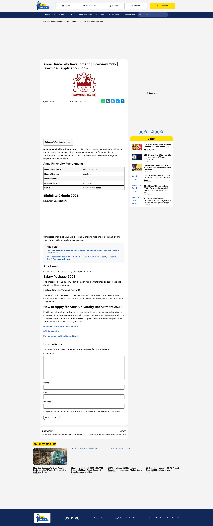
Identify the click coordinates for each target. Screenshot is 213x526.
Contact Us (130, 518)
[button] (103, 101)
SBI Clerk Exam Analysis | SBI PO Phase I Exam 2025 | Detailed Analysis (162, 469)
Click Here (62, 336)
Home (47, 14)
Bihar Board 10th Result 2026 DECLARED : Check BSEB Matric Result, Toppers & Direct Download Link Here (81, 258)
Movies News (114, 14)
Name (47, 383)
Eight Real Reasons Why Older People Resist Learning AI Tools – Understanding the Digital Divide (83, 251)
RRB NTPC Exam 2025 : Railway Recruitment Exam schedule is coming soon (157, 146)
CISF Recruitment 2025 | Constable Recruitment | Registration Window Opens (125, 469)
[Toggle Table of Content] (68, 142)
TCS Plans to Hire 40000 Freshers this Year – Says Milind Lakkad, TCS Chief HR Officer (157, 200)
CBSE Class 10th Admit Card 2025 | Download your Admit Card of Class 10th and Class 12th (156, 189)
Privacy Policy (117, 518)
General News (59, 14)
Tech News (100, 14)
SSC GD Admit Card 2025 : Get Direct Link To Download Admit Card (157, 178)
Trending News (130, 14)
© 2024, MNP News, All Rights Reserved (164, 518)
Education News (85, 14)
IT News (72, 14)
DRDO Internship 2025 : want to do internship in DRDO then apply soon (157, 157)
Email (46, 392)
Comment (48, 354)
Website (47, 402)
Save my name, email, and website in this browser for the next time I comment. (83, 411)
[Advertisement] (99, 39)
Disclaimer (105, 518)
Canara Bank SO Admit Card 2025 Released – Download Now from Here (157, 167)
